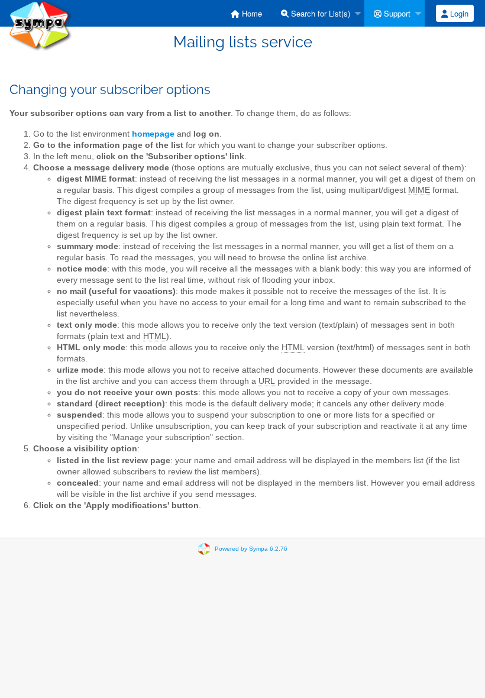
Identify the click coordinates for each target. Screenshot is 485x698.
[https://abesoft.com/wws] (40, 24)
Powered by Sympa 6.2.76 (251, 548)
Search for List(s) (319, 13)
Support (395, 13)
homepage (153, 134)
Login (458, 13)
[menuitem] (246, 13)
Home (251, 13)
